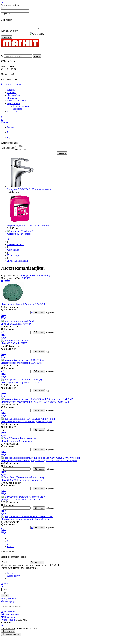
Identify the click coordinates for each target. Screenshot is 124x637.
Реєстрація (9, 601)
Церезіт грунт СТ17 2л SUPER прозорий (28, 225)
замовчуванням (27, 275)
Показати (62, 153)
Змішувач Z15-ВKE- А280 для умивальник (29, 189)
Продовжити (8, 631)
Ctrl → (10, 546)
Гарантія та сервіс (16, 100)
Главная (11, 89)
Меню (10, 127)
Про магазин (13, 103)
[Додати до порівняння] (3, 315)
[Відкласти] (3, 318)
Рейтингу (45, 275)
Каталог (11, 92)
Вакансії (17, 109)
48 (25, 278)
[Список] (5, 281)
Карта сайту (13, 575)
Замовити (6, 37)
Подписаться (37, 562)
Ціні (37, 275)
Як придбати (14, 95)
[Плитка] (2, 281)
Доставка (12, 98)
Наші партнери (21, 106)
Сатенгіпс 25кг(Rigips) (19, 233)
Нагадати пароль (10, 598)
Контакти (12, 111)
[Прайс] (8, 281)
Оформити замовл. (11, 634)
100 (28, 278)
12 (22, 278)
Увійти (5, 596)
